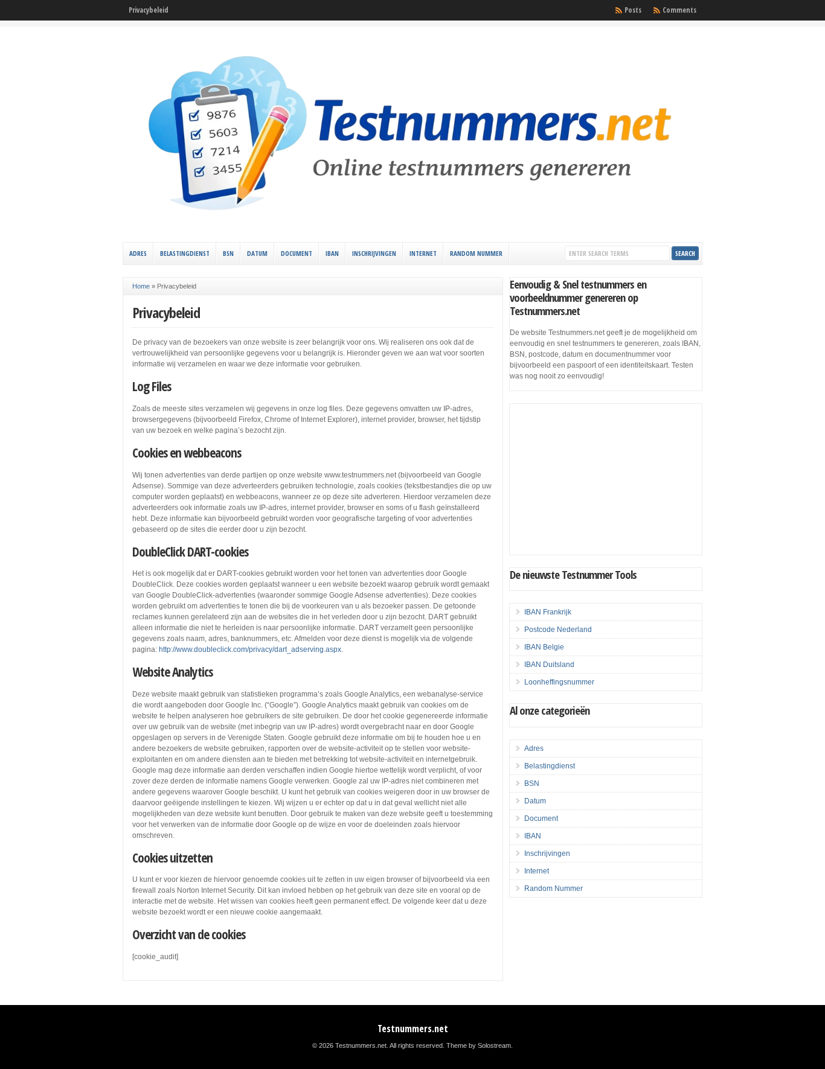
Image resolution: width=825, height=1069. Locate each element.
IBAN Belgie (544, 647)
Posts (632, 10)
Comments (679, 10)
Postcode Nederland (558, 629)
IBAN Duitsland (549, 664)
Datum (257, 253)
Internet (423, 253)
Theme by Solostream (478, 1045)
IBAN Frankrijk (547, 612)
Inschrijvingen (374, 253)
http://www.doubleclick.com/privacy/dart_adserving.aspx (250, 649)
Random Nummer (476, 253)
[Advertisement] (606, 479)
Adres (138, 253)
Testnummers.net (412, 1028)
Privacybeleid (149, 10)
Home (141, 286)
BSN (228, 253)
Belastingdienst (185, 253)
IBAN (332, 253)
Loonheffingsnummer (559, 682)
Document (296, 253)
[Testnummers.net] (412, 227)
